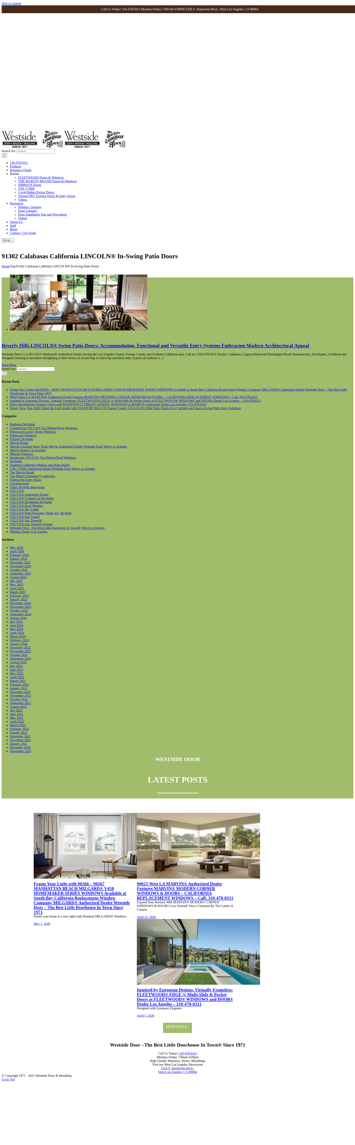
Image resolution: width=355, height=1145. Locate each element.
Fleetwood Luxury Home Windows (33, 431)
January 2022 (18, 732)
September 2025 (20, 573)
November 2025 (20, 566)
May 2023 (16, 673)
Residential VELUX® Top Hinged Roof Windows (43, 457)
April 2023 (17, 677)
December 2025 (20, 562)
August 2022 (18, 706)
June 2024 (16, 625)
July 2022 (16, 710)
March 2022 (18, 725)
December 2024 (20, 603)
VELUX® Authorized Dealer (29, 494)
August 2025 (18, 577)
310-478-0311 (188, 1053)
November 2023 (20, 651)
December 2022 (20, 692)
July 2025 (16, 581)
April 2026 (17, 551)
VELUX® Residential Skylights (31, 502)
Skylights (16, 461)
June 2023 (16, 669)
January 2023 (18, 688)
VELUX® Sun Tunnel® (26, 520)
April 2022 (17, 721)
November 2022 (20, 695)
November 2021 (20, 740)
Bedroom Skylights (22, 424)
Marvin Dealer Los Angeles (28, 450)
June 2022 (16, 714)
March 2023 (18, 681)
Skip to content (11, 3)
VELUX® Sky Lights (24, 509)
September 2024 (20, 614)
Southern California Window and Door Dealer (40, 465)
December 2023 (20, 647)
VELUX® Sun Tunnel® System (31, 524)
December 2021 (20, 736)
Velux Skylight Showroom (27, 487)
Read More (9, 365)
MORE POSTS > (177, 1026)
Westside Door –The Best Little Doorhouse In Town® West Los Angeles (57, 528)
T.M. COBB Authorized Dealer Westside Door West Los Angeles (52, 468)
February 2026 (19, 555)
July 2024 (16, 621)
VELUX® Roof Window (26, 505)
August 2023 (18, 662)
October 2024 (19, 610)
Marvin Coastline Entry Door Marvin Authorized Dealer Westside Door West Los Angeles (68, 446)
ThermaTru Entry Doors (25, 480)
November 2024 (20, 607)
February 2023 (19, 684)
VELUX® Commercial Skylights (31, 498)
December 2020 (20, 747)
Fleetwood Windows (23, 435)
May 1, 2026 (42, 923)
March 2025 (18, 592)
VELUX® (17, 491)
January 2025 (18, 599)
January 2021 (18, 743)
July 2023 (16, 666)
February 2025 (19, 595)
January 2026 (18, 558)
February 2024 (19, 640)
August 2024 (18, 618)
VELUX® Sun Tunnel (25, 517)
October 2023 (19, 655)
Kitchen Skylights (21, 439)
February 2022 (19, 729)
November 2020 (20, 751)
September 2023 (20, 658)
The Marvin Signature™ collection (32, 476)
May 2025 (16, 584)
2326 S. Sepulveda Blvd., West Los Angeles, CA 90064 (177, 1070)
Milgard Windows (21, 454)
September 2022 (20, 703)
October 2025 (19, 570)
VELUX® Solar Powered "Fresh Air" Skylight (40, 513)
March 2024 (18, 636)
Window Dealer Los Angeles (28, 531)
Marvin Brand (19, 443)
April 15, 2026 (146, 917)
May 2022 (16, 718)
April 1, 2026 (145, 1015)
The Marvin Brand (22, 472)
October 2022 (19, 699)
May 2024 (16, 629)
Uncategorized (19, 483)
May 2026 (16, 547)
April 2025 (17, 588)
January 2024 (18, 644)
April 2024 (17, 632)
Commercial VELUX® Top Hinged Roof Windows (43, 428)
